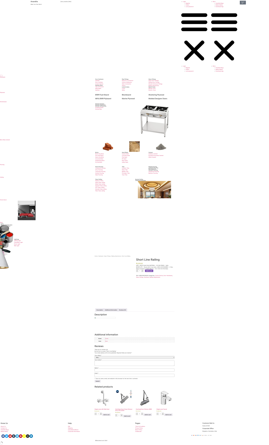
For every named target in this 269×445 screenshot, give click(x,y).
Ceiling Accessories (140, 180)
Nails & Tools (152, 87)
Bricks (97, 152)
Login (184, 1)
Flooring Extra (152, 169)
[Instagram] (27, 436)
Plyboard (2, 92)
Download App (219, 6)
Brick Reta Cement (5, 139)
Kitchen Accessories (100, 106)
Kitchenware (3, 101)
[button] (194, 36)
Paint (1, 222)
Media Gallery (219, 5)
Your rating (98, 355)
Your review (98, 359)
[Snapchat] (24, 436)
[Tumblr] (13, 436)
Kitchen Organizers (100, 105)
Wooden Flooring (153, 170)
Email (96, 373)
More (214, 1)
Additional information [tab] (111, 310)
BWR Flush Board (102, 95)
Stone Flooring (99, 166)
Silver (106, 341)
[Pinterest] (20, 436)
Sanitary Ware (99, 85)
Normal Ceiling (139, 179)
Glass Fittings (152, 79)
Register (188, 3)
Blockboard (126, 95)
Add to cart (149, 271)
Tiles (123, 166)
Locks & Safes (125, 87)
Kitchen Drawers (99, 103)
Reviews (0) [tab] (122, 310)
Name (97, 367)
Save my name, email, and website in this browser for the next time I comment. (117, 378)
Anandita (34, 1)
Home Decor (3, 200)
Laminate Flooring (153, 168)
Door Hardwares (168, 275)
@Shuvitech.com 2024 (101, 440)
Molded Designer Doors (158, 99)
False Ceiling (98, 179)
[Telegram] (17, 436)
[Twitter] (6, 436)
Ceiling (2, 177)
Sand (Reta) (125, 152)
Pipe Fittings (125, 79)
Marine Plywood (128, 99)
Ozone (106, 338)
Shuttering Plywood (156, 95)
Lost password (189, 6)
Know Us (4, 423)
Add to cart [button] (106, 414)
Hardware (2, 77)
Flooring (2, 164)
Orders (187, 5)
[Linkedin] (31, 436)
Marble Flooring (153, 166)
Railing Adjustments (155, 277)
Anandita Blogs (220, 3)
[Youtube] (10, 436)
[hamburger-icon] (1, 75)
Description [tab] (100, 310)
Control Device (159, 275)
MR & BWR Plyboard (103, 99)
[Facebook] (3, 436)
